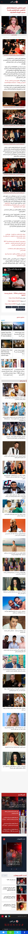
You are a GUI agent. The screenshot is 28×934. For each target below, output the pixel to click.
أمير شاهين (15, 307)
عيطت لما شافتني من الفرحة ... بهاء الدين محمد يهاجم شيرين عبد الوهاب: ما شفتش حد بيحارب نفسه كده (14, 236)
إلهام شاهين (21, 307)
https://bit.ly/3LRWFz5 (11, 304)
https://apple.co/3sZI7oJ (14, 301)
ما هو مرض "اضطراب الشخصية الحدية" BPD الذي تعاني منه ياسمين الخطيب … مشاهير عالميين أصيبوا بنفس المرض (14, 243)
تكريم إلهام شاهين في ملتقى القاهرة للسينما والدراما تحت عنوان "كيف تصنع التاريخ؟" (14, 205)
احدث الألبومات (21, 839)
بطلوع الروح (8, 307)
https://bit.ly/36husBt (14, 298)
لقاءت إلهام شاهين (20, 309)
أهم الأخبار (21, 795)
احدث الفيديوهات (15, 875)
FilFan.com (23, 929)
